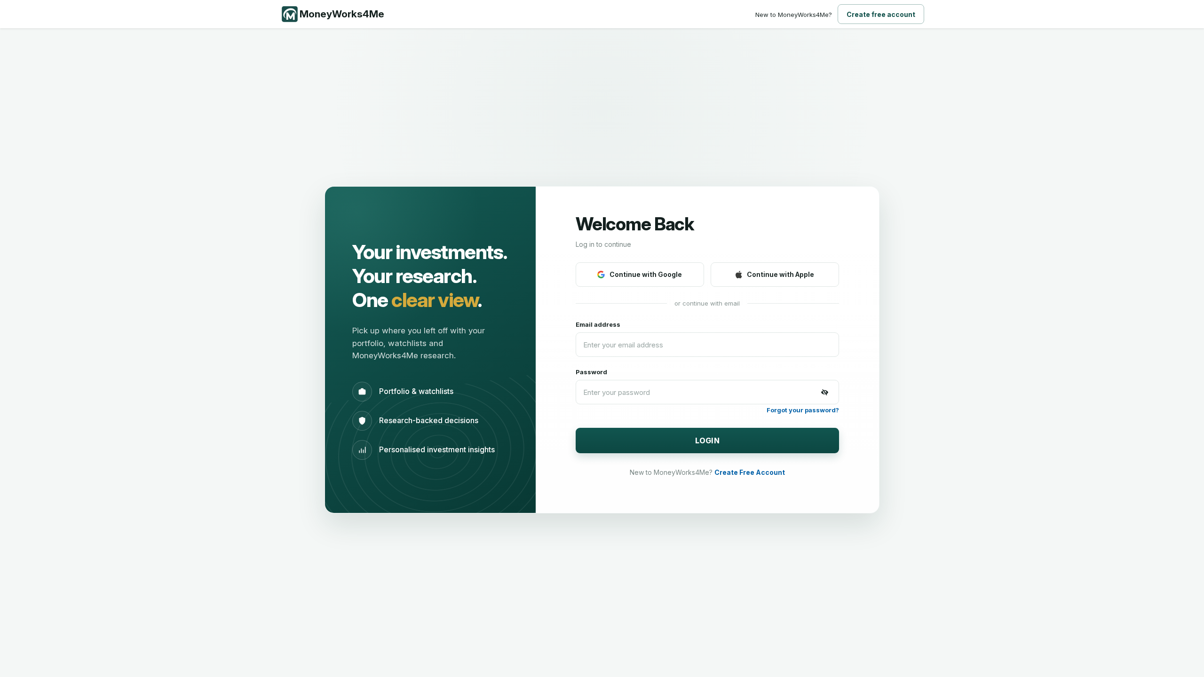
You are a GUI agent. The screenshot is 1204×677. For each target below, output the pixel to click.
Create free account (881, 14)
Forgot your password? (803, 410)
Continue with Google (646, 274)
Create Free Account (749, 472)
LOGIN (707, 440)
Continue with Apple (780, 274)
